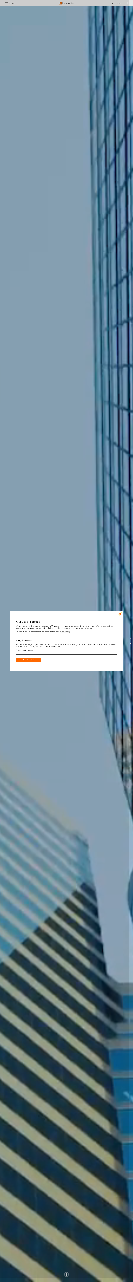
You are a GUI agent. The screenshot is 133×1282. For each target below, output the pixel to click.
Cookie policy (65, 632)
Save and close (28, 660)
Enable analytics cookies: (24, 650)
